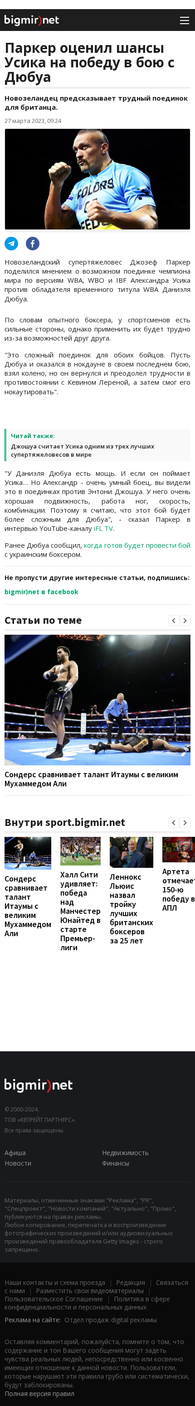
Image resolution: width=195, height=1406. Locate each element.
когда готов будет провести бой (137, 545)
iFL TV (103, 528)
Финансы (115, 1163)
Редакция (130, 1282)
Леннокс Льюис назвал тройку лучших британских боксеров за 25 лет (131, 908)
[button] (173, 620)
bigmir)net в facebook (41, 591)
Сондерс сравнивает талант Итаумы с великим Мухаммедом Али (91, 779)
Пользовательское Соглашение (54, 1298)
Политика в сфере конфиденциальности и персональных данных (87, 1302)
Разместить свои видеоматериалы (90, 1290)
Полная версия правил (39, 1393)
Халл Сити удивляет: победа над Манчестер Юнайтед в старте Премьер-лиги (80, 911)
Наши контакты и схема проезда (55, 1282)
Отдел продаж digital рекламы (110, 1319)
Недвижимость (125, 1152)
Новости (18, 1163)
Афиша (15, 1152)
